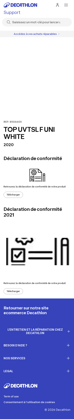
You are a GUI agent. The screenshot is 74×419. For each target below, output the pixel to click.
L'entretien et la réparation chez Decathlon (35, 331)
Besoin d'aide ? (15, 345)
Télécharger (13, 194)
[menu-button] (66, 5)
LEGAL (8, 371)
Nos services (14, 358)
